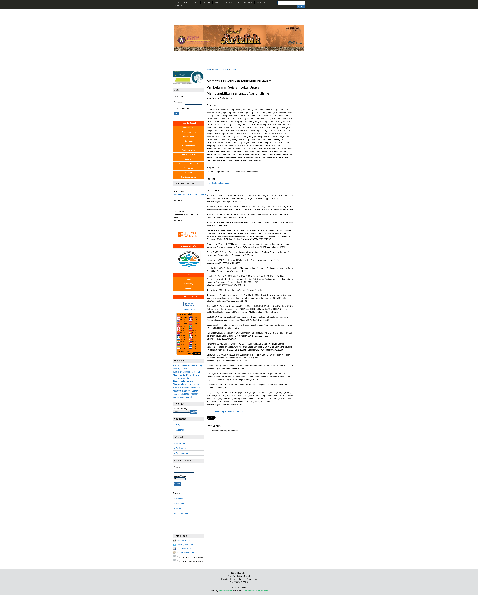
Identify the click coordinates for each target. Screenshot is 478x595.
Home (176, 2)
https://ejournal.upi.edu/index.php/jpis (189, 194)
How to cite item (184, 548)
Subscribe (179, 430)
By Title (178, 509)
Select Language (180, 408)
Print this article (183, 541)
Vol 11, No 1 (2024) (220, 69)
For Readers (180, 443)
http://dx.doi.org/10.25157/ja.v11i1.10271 (229, 412)
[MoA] (188, 256)
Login (195, 2)
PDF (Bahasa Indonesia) (219, 183)
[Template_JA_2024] (188, 234)
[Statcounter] (188, 305)
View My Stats (188, 309)
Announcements (244, 2)
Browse (229, 2)
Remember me (182, 108)
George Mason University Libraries (254, 591)
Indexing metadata (185, 545)
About (186, 2)
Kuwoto (233, 69)
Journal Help (178, 523)
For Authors (180, 448)
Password (178, 102)
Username (178, 96)
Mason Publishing (225, 591)
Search (218, 2)
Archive (178, 5)
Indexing (261, 2)
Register (206, 2)
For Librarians (181, 453)
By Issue (179, 499)
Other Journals (181, 514)
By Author (179, 504)
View (177, 425)
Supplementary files (185, 552)
